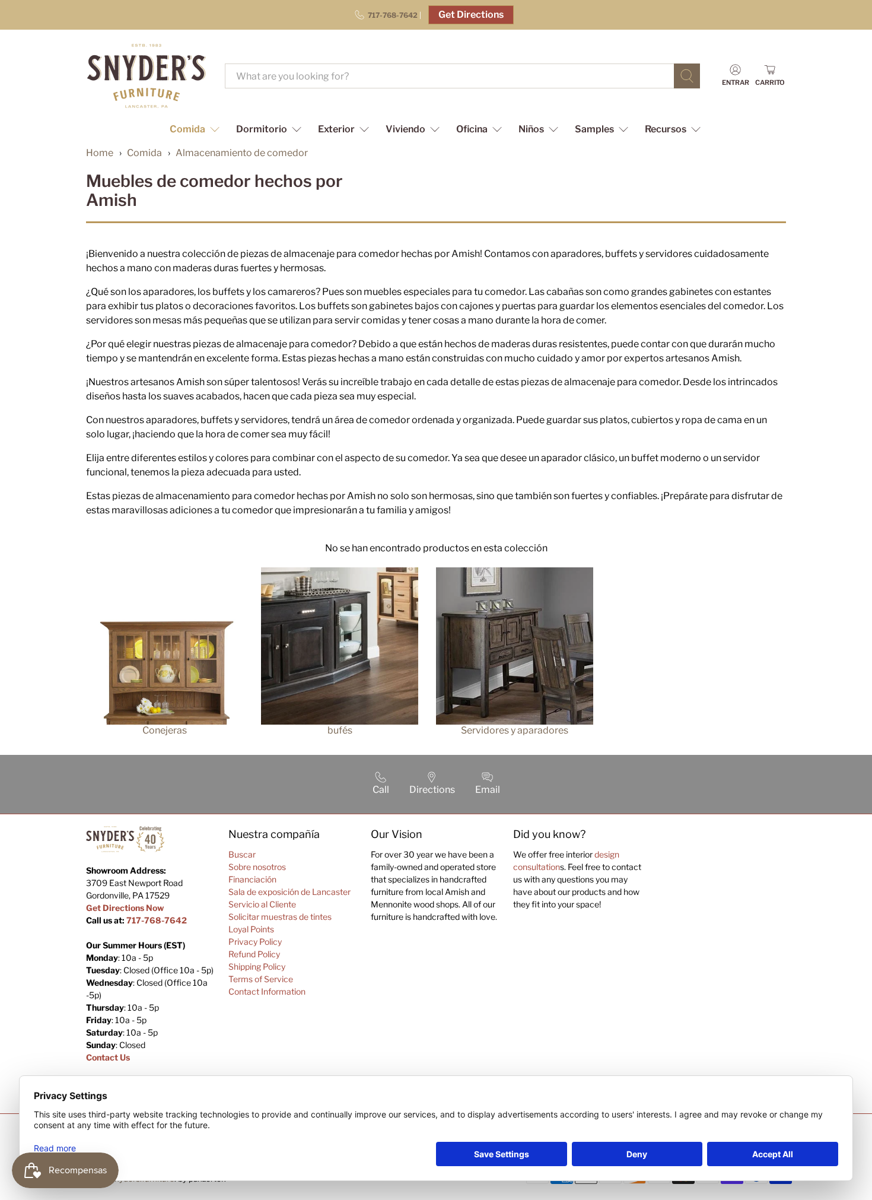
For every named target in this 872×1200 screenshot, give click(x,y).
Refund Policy (254, 954)
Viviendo (405, 129)
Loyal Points (251, 929)
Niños (531, 129)
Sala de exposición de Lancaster (289, 892)
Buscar (242, 854)
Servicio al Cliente (262, 904)
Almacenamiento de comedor (242, 152)
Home (99, 152)
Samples (594, 129)
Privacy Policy (255, 941)
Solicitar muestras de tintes (280, 917)
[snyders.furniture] (146, 76)
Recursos (665, 129)
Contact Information (266, 991)
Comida (187, 129)
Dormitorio (261, 129)
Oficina (472, 129)
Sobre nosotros (257, 867)
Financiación (252, 879)
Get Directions (471, 14)
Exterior (336, 129)
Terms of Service (260, 979)
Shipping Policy (256, 966)
